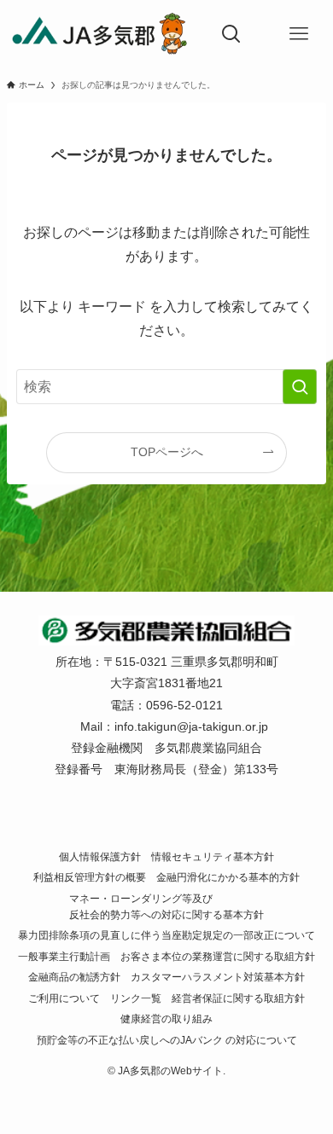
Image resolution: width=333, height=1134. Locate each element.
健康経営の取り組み (166, 1018)
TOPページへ (167, 452)
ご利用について (64, 998)
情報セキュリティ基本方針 (212, 856)
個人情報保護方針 (100, 856)
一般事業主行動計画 (64, 956)
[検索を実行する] (300, 386)
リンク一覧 (135, 998)
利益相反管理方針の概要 (89, 876)
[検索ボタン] (231, 34)
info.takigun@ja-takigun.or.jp (191, 726)
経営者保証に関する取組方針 (238, 998)
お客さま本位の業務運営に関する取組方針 (217, 956)
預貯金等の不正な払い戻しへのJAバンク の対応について (167, 1039)
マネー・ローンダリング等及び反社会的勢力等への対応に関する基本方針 (166, 906)
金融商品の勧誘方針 (74, 976)
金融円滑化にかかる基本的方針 (228, 876)
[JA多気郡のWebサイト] (99, 34)
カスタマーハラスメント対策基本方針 (218, 976)
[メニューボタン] (299, 34)
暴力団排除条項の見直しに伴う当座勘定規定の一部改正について (166, 934)
